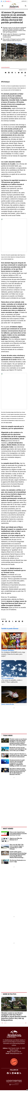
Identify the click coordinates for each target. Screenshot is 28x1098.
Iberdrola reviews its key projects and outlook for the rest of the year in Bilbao (18, 749)
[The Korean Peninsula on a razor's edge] (5, 861)
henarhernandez (5, 67)
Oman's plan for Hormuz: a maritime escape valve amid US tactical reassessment (14, 35)
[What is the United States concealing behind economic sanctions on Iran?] (5, 833)
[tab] (5, 1023)
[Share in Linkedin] (25, 72)
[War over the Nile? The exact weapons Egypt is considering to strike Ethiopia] (5, 846)
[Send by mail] (5, 72)
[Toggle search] (25, 5)
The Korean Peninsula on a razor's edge (18, 861)
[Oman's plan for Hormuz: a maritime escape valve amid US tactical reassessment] (5, 755)
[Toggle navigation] (2, 5)
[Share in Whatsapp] (25, 75)
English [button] (24, 1)
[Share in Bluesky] (18, 72)
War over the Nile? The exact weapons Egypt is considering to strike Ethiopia (16, 847)
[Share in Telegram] (22, 72)
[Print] (8, 72)
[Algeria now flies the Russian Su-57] (5, 839)
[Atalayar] (14, 5)
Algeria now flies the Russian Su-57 (16, 839)
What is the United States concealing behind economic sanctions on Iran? (18, 833)
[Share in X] (15, 72)
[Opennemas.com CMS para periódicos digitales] (14, 1082)
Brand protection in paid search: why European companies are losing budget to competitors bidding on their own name (18, 763)
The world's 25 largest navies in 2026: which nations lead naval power (14, 39)
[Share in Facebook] (12, 72)
